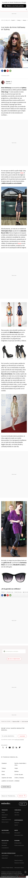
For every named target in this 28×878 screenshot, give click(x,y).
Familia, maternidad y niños (20, 764)
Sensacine (16, 822)
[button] (9, 81)
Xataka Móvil (5, 814)
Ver (14, 658)
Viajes (16, 768)
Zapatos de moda (7, 777)
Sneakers (4, 763)
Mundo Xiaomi (5, 822)
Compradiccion (5, 847)
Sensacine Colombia (19, 862)
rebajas (24, 20)
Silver (3, 771)
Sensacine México (18, 860)
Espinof (16, 825)
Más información (23, 876)
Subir (21, 803)
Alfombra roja (10, 592)
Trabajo (4, 768)
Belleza (16, 771)
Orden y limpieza (19, 777)
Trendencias (4, 843)
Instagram (13, 747)
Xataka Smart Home (6, 819)
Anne (22, 173)
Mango (19, 20)
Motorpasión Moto (18, 835)
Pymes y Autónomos (19, 845)
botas (3, 774)
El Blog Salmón (17, 843)
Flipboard (8, 71)
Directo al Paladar (6, 832)
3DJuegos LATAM (18, 855)
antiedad (16, 781)
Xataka (3, 812)
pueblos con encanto (8, 781)
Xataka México (5, 855)
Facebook (2, 71)
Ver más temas (6, 786)
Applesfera (4, 817)
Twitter (5, 71)
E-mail (10, 71)
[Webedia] (5, 804)
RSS (16, 747)
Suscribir (22, 736)
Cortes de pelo (18, 774)
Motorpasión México (19, 867)
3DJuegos (16, 812)
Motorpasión (17, 832)
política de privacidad (19, 739)
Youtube (10, 747)
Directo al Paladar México (7, 867)
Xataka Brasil (5, 858)
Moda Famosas (18, 592)
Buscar (21, 795)
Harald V (13, 20)
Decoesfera (4, 845)
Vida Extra (16, 814)
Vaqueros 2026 (16, 721)
